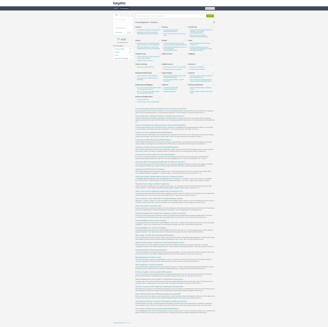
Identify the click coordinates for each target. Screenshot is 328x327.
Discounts (191, 64)
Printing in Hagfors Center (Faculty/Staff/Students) (153, 272)
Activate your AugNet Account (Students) (148, 30)
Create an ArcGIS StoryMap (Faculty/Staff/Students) (153, 132)
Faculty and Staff (123, 49)
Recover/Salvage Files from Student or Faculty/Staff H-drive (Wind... (159, 279)
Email (190, 40)
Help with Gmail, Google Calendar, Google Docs (152, 184)
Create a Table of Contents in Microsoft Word (201, 92)
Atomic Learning (141, 64)
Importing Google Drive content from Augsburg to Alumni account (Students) (148, 47)
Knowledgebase (124, 8)
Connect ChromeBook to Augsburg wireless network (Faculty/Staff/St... (161, 125)
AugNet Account (167, 64)
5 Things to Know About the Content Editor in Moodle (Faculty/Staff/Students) (175, 44)
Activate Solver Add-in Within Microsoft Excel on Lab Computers (148, 57)
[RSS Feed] (214, 22)
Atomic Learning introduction (145, 67)
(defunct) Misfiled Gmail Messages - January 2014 (200, 44)
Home (116, 8)
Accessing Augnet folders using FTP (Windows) (174, 80)
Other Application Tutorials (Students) (149, 264)
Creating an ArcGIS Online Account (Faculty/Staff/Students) (156, 147)
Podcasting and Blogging (143, 85)
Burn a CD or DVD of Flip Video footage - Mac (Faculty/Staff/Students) (148, 92)
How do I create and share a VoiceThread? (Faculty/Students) (199, 36)
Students (123, 52)
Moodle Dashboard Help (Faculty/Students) (150, 250)
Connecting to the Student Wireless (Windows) (147, 78)
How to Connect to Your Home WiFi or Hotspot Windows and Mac (159, 198)
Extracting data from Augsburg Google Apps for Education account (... (160, 162)
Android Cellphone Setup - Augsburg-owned (201, 88)
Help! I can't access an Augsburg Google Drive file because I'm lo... (159, 191)
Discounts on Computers (197, 67)
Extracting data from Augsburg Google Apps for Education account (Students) (148, 44)
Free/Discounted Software (197, 69)
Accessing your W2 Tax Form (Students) (175, 67)
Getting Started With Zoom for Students (149, 169)
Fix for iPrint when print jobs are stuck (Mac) (174, 34)
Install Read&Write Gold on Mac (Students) (150, 220)
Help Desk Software (118, 323)
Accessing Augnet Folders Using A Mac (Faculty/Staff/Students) (175, 76)
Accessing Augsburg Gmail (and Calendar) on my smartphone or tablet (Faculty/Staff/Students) (201, 48)
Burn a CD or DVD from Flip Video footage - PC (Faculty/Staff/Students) (149, 88)
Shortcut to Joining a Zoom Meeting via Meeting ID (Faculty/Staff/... (159, 286)
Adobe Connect (167, 54)
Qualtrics (191, 73)
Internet (138, 27)
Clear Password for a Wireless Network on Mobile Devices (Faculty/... (160, 116)
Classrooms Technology (123, 58)
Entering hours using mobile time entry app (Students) (155, 154)
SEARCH (210, 16)
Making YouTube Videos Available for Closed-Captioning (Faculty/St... (160, 242)
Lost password (118, 32)
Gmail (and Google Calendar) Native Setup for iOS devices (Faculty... (159, 176)
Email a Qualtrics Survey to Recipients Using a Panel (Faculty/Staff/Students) (201, 80)
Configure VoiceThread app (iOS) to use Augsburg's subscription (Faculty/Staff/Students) (201, 31)
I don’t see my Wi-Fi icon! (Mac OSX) (148, 206)
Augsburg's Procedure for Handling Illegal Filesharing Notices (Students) (147, 32)
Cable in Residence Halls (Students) (147, 76)
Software (165, 85)
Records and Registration (144, 97)
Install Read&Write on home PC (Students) (150, 228)
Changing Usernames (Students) (173, 69)
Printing (165, 27)
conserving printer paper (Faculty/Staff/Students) (171, 30)
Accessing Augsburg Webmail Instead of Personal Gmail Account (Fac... (161, 108)
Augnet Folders (167, 73)
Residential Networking (143, 73)
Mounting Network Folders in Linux (148, 257)
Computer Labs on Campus (145, 60)
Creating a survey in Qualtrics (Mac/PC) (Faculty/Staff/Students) (201, 76)
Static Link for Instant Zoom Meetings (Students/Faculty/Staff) (157, 294)
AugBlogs (191, 54)
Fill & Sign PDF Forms (143, 99)
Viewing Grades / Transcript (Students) (148, 102)
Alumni (137, 40)
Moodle (164, 40)
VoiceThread (192, 27)
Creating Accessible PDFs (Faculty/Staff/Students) (171, 88)
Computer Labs (140, 54)
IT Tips (123, 55)
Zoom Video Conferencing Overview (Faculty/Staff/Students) (157, 308)
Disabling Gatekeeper (170, 91)
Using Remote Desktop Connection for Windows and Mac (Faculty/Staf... (161, 301)
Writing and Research (195, 85)
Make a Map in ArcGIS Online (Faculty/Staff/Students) (154, 235)
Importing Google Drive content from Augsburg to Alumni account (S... (161, 213)
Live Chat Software (120, 42)
